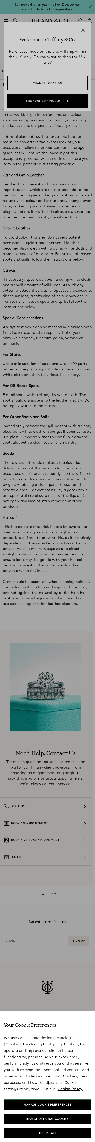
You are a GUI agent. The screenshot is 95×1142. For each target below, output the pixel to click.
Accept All (48, 1133)
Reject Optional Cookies (47, 1118)
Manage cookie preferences (47, 1104)
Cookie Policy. (70, 1089)
